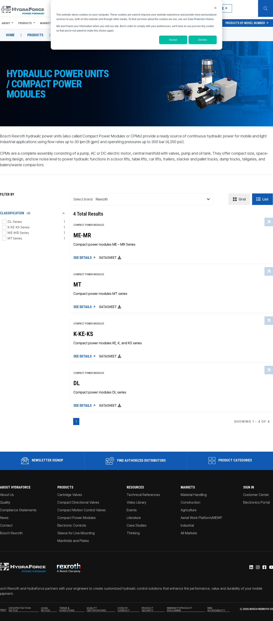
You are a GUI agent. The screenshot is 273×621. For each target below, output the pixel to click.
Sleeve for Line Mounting (76, 533)
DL (76, 383)
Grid (242, 199)
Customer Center (256, 495)
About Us (7, 495)
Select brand (83, 199)
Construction (190, 502)
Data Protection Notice (201, 19)
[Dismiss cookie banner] (215, 8)
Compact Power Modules (76, 518)
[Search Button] (265, 8)
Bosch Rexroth (11, 533)
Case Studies (137, 525)
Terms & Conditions (66, 609)
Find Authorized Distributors (141, 460)
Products (25, 23)
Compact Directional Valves (78, 502)
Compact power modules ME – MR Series (104, 244)
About (6, 23)
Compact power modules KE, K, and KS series (107, 343)
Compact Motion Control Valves (81, 510)
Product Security (147, 609)
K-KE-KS (83, 334)
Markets (46, 23)
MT (77, 285)
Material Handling (194, 495)
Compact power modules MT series (100, 293)
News (4, 518)
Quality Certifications (96, 609)
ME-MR (82, 235)
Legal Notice (45, 609)
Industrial (187, 525)
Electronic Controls (71, 525)
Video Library (136, 502)
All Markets (189, 533)
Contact (6, 525)
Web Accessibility (216, 609)
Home (10, 35)
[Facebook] (264, 567)
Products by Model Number (245, 23)
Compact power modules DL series (99, 392)
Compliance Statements (18, 510)
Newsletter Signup (47, 460)
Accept (173, 39)
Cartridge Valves (69, 495)
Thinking (133, 533)
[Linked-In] (251, 567)
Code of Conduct (124, 609)
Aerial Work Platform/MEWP (201, 518)
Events (132, 510)
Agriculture (188, 510)
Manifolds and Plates (73, 541)
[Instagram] (257, 567)
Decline (202, 39)
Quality (5, 502)
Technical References (143, 495)
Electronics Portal (256, 502)
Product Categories (235, 460)
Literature (134, 518)
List (265, 199)
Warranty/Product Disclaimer (179, 609)
